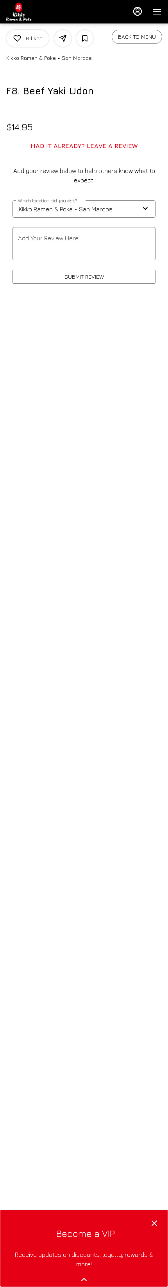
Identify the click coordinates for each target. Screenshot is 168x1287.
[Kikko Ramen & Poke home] (41, 12)
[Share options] (62, 38)
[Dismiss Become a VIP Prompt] (154, 1223)
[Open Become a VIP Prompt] (84, 1279)
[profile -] (137, 11)
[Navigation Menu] (157, 11)
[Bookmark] (84, 38)
